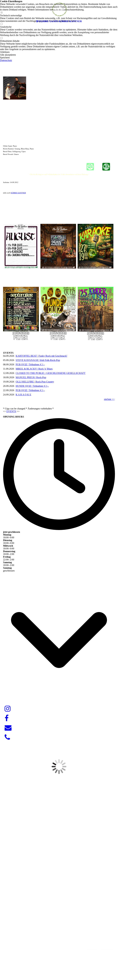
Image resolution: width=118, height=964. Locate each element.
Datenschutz (6, 60)
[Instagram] (8, 709)
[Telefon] (7, 737)
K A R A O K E (23, 394)
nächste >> (109, 399)
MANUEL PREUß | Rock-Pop (31, 377)
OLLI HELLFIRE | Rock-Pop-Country (35, 381)
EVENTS (11, 411)
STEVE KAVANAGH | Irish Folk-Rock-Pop (38, 360)
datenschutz (107, 949)
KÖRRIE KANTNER (18, 193)
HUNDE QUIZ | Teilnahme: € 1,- (32, 386)
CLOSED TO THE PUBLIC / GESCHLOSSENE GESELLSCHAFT (50, 373)
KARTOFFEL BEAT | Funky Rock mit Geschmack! (41, 356)
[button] (59, 52)
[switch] (1, 38)
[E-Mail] (8, 728)
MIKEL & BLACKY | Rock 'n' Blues (34, 368)
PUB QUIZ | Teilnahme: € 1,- (30, 364)
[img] (59, 9)
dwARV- (58, 934)
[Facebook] (7, 718)
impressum (92, 949)
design (66, 934)
